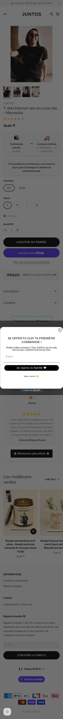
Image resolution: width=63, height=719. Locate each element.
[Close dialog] (60, 330)
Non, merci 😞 (31, 376)
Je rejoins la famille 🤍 (31, 368)
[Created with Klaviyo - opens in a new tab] (31, 390)
